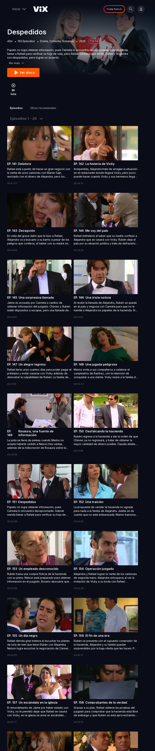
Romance (68, 41)
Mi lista (13, 92)
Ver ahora (27, 72)
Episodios (16, 108)
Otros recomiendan (43, 108)
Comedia (55, 41)
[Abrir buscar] (131, 9)
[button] (39, 155)
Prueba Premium (114, 9)
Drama (44, 41)
